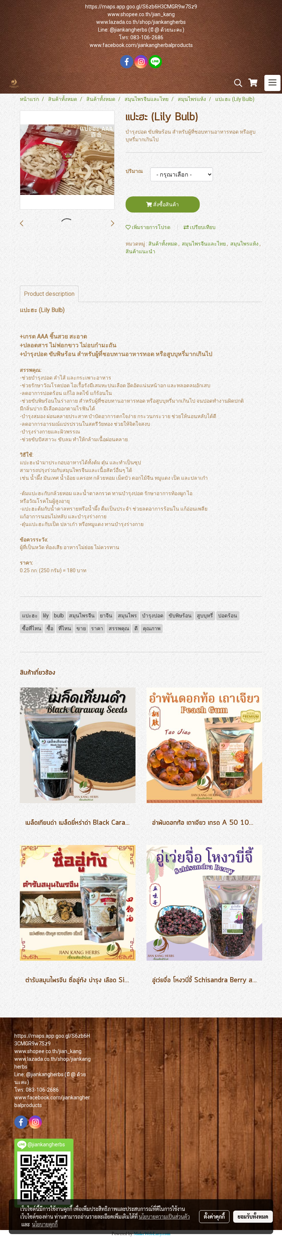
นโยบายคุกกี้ (45, 1224)
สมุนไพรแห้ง (245, 244)
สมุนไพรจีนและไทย (204, 244)
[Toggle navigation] (272, 83)
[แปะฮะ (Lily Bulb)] (67, 160)
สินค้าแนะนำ (140, 251)
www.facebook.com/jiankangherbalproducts (141, 45)
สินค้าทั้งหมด (163, 244)
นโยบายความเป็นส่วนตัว (164, 1216)
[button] (235, 83)
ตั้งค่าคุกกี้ (214, 1216)
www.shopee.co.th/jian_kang (141, 14)
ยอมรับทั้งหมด (253, 1216)
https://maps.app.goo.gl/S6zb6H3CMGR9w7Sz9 (141, 7)
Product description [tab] (49, 293)
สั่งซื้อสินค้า (165, 204)
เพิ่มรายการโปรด (150, 227)
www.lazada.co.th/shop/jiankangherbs (141, 22)
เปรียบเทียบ (202, 227)
